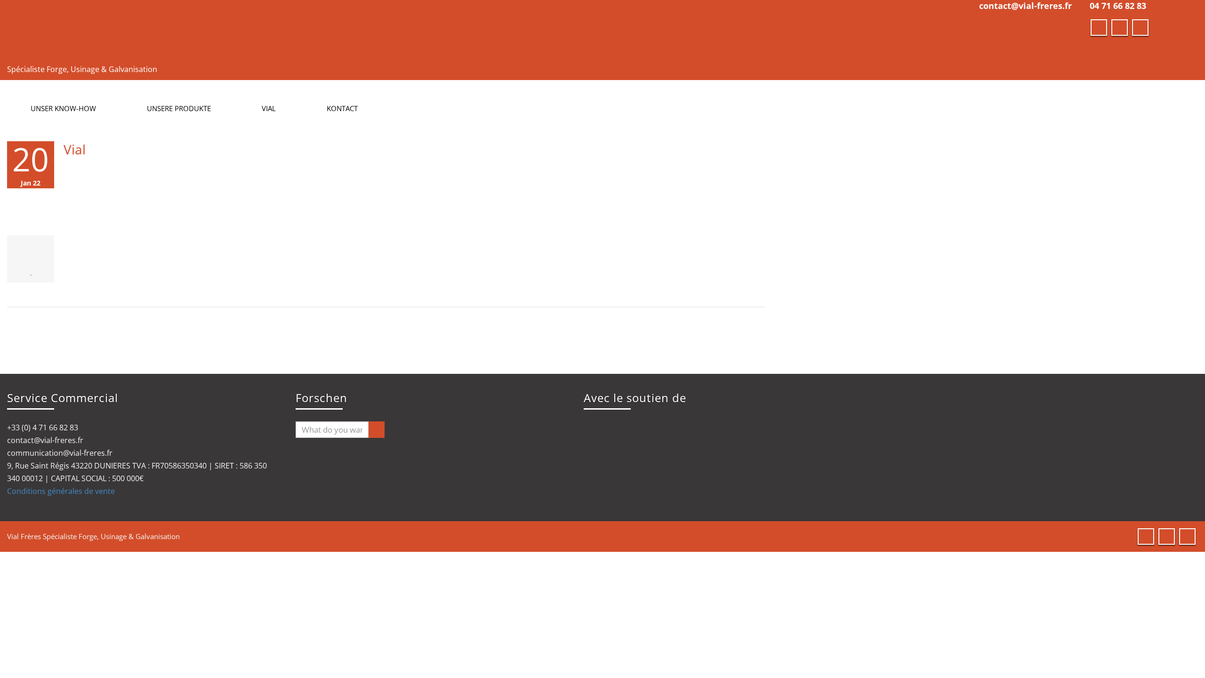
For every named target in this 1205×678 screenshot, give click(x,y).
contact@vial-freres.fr (1025, 5)
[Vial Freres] (289, 30)
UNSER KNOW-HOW (63, 108)
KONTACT (342, 108)
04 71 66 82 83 (1118, 5)
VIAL (269, 108)
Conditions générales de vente (61, 491)
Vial (75, 149)
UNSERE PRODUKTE (179, 108)
